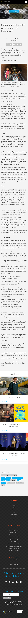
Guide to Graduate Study (14, 548)
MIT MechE (5, 2)
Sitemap (14, 510)
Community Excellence (14, 503)
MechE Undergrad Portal (14, 530)
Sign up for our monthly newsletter (14, 591)
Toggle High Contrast (14, 519)
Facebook (7, 44)
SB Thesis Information (14, 535)
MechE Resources (14, 562)
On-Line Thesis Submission (14, 544)
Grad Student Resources (14, 537)
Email (20, 44)
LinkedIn (14, 44)
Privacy (14, 512)
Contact (14, 505)
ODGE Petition (14, 541)
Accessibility (14, 514)
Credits (14, 516)
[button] (26, 2)
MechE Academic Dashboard (14, 528)
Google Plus (17, 44)
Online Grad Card (14, 539)
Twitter (10, 44)
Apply (14, 507)
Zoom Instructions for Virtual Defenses (14, 546)
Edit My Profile (13, 564)
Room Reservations (14, 559)
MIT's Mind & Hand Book (14, 550)
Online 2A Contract (14, 532)
